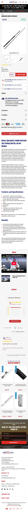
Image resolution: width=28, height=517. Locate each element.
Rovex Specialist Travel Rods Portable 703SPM (7, 385)
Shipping (3, 93)
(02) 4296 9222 (4, 475)
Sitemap (19, 505)
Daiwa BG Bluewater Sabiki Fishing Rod (20, 411)
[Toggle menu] (2, 2)
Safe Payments (7, 89)
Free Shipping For (9, 79)
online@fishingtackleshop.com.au (8, 478)
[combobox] (18, 331)
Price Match (4, 115)
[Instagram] (10, 489)
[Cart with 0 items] (26, 2)
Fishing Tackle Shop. (14, 505)
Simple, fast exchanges (16, 85)
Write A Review (15, 321)
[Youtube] (4, 489)
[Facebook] (2, 489)
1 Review (10, 64)
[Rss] (12, 489)
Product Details (15, 133)
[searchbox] (8, 328)
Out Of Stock (7, 389)
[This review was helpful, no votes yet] (21, 355)
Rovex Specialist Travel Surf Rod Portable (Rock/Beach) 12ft (20, 385)
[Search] (20, 2)
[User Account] (23, 2)
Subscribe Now (13, 442)
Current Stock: (5, 71)
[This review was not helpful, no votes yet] (23, 355)
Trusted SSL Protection (16, 89)
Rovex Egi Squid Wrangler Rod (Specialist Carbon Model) (7, 411)
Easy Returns (8, 85)
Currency (3, 119)
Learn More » (19, 127)
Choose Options (7, 416)
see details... (15, 105)
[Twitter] (7, 489)
